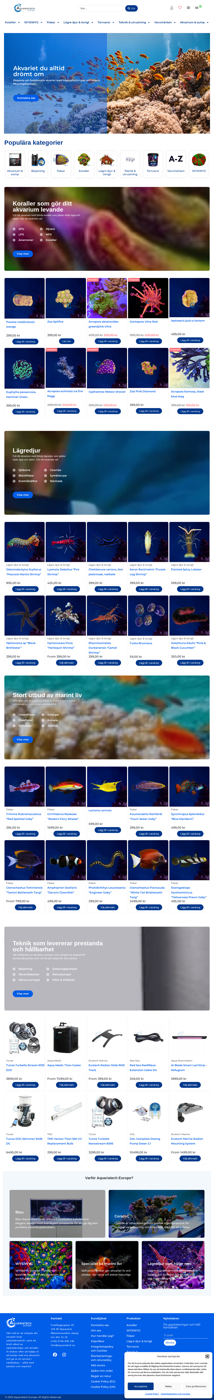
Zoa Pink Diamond (142, 391)
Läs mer (66, 341)
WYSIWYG (31, 22)
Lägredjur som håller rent (169, 1264)
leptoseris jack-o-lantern (188, 320)
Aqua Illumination (181, 1060)
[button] (207, 1356)
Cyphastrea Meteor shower (107, 391)
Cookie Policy (152, 1394)
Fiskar (51, 22)
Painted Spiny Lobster (186, 569)
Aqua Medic (54, 1060)
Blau (19, 1212)
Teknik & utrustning (132, 22)
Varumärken (163, 22)
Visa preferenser (196, 1386)
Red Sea (135, 1060)
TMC (49, 1134)
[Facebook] (55, 1354)
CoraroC (122, 1216)
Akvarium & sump (192, 22)
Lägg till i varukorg (25, 341)
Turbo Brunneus (141, 643)
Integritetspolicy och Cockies (175, 1394)
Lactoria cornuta (100, 810)
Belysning (38, 171)
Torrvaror (104, 22)
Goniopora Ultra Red (144, 321)
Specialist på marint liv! (101, 1264)
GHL (132, 1134)
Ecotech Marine (98, 1060)
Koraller (10, 22)
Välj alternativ (66, 662)
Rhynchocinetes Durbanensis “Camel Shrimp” (103, 647)
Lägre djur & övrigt (76, 22)
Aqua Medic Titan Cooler (64, 1065)
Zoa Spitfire (55, 321)
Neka (168, 1386)
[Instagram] (64, 1354)
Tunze (9, 1060)
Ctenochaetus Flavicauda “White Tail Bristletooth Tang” (147, 892)
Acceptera (140, 1386)
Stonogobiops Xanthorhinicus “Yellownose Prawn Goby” (188, 892)
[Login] (172, 8)
